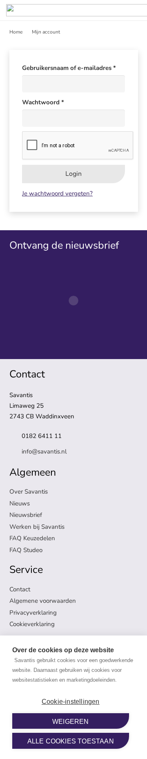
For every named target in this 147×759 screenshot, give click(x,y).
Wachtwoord (53, 102)
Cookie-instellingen (71, 701)
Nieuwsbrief (25, 515)
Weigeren (70, 721)
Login (73, 173)
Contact (19, 589)
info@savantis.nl (44, 451)
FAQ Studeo (25, 550)
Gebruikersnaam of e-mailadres (73, 67)
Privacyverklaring (33, 613)
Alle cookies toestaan (70, 741)
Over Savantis (28, 491)
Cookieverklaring (32, 624)
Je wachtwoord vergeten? (57, 193)
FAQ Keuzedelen (32, 538)
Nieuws (19, 503)
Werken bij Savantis (37, 527)
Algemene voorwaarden (42, 601)
